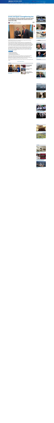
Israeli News (13, 15)
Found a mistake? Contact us (20, 61)
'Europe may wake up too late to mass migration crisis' (14, 54)
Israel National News (10, 15)
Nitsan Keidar (11, 22)
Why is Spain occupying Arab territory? (12, 52)
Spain (11, 23)
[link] (14, 69)
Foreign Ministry (14, 23)
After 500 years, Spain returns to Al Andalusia (13, 53)
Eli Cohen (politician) (19, 23)
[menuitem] (9, 3)
